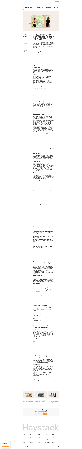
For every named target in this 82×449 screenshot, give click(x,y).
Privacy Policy (53, 446)
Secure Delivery (39, 437)
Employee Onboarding (47, 437)
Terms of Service (49, 446)
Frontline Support (47, 439)
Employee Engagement (47, 442)
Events (31, 437)
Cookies (56, 446)
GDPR (58, 446)
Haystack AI (31, 442)
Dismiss (5, 446)
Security (24, 437)
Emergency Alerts (39, 439)
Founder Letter (24, 439)
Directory (31, 439)
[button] (29, 1)
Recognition (39, 442)
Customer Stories (54, 439)
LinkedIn (24, 442)
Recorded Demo (54, 442)
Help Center (53, 437)
